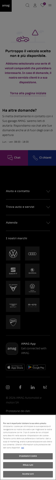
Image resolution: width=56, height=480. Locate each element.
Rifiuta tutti (28, 465)
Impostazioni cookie (28, 456)
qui (22, 448)
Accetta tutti (28, 474)
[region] (28, 447)
